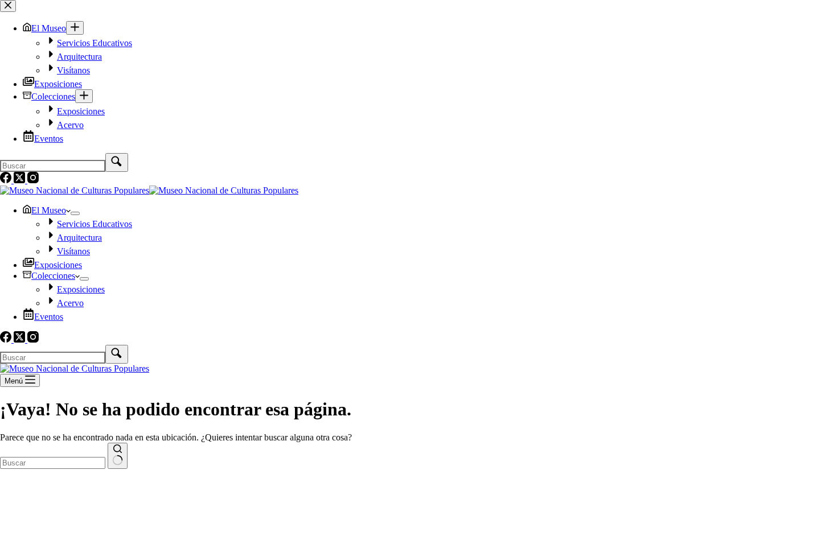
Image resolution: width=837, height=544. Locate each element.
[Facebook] (7, 339)
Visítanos (73, 251)
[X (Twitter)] (20, 339)
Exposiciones (58, 265)
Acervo (70, 303)
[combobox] (52, 463)
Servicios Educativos (94, 224)
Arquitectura (79, 237)
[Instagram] (33, 339)
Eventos (48, 317)
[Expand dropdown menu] (75, 213)
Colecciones (53, 276)
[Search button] (118, 456)
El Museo (48, 210)
